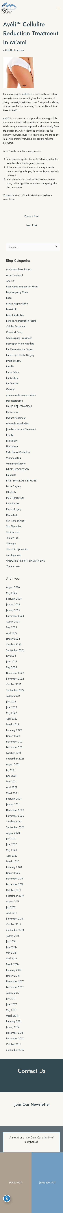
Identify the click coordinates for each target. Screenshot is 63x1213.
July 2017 (11, 998)
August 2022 (13, 696)
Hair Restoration (14, 400)
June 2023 (11, 661)
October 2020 (13, 821)
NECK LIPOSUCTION (17, 469)
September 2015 (15, 1050)
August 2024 (13, 621)
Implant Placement (15, 418)
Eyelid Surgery (13, 361)
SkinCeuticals (13, 532)
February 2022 (14, 730)
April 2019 (11, 913)
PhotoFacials (12, 503)
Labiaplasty (11, 441)
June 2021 (11, 776)
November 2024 (15, 616)
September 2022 (15, 690)
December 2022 (15, 673)
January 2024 (13, 639)
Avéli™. (15, 110)
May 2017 (11, 1010)
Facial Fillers (12, 372)
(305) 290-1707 (47, 1182)
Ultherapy (11, 543)
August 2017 (12, 993)
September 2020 (15, 827)
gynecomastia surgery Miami (21, 395)
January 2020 (13, 873)
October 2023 (13, 644)
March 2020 (12, 861)
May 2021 (11, 781)
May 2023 (11, 667)
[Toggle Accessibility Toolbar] (6, 1198)
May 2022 (11, 713)
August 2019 (12, 901)
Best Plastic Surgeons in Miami (22, 286)
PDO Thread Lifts (15, 498)
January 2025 (13, 610)
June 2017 (11, 1004)
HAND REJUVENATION (19, 406)
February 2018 (13, 970)
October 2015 (13, 1044)
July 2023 (11, 656)
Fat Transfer (12, 383)
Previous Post (31, 216)
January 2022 (13, 736)
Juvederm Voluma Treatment (21, 429)
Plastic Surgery (13, 509)
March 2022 (12, 724)
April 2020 (11, 856)
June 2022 (11, 707)
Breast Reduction (15, 315)
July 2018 (11, 941)
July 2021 (11, 770)
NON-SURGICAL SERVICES (21, 480)
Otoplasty (11, 492)
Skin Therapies (13, 526)
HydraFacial (12, 412)
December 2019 (15, 878)
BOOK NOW (16, 1182)
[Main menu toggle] (59, 8)
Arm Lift (10, 281)
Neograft (11, 475)
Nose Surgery (13, 486)
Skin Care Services (16, 520)
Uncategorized (13, 555)
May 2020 (11, 850)
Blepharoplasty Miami (17, 292)
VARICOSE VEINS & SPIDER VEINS (25, 561)
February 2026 (14, 599)
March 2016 (12, 1016)
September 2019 (15, 896)
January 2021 (13, 804)
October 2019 (13, 890)
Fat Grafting (12, 378)
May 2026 (11, 593)
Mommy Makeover (16, 463)
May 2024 (11, 627)
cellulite (26, 94)
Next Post (31, 225)
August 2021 (12, 764)
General (10, 389)
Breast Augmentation (17, 303)
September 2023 (15, 650)
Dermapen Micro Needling (20, 343)
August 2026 (13, 587)
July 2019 (11, 907)
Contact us (8, 195)
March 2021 (12, 793)
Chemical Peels (14, 332)
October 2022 (13, 684)
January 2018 (13, 976)
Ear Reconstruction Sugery (19, 349)
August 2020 (13, 833)
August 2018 (12, 935)
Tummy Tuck (12, 538)
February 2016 (13, 1021)
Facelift (10, 366)
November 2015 (15, 1038)
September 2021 (15, 758)
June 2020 (11, 844)
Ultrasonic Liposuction (17, 549)
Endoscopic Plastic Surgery (20, 355)
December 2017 (15, 981)
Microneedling (13, 458)
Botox (9, 298)
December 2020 (15, 810)
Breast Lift (11, 309)
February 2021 (13, 798)
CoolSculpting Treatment (18, 338)
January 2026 (13, 604)
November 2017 (15, 987)
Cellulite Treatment (14, 50)
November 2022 (15, 678)
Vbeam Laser (13, 566)
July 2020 (11, 838)
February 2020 (14, 867)
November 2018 (15, 918)
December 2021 (15, 741)
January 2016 (13, 1027)
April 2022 (11, 719)
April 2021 (11, 787)
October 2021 (13, 753)
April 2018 (11, 958)
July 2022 (11, 701)
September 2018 (15, 930)
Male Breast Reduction (18, 452)
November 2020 (15, 816)
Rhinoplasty (12, 515)
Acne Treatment (14, 275)
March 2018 (12, 964)
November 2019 (15, 884)
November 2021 (15, 747)
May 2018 (11, 953)
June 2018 (11, 947)
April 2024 (11, 633)
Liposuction (12, 446)
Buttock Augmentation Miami (21, 321)
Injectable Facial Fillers (18, 423)
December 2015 (15, 1033)
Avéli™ (6, 118)
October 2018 (13, 924)
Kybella (9, 435)
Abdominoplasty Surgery (18, 269)
